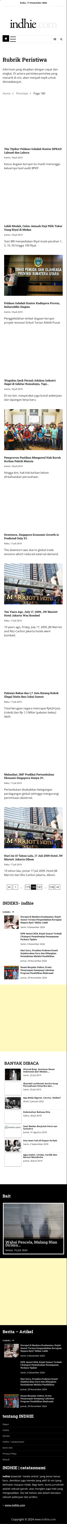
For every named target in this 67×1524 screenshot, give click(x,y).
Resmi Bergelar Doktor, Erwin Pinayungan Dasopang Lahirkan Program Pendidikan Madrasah (37, 1398)
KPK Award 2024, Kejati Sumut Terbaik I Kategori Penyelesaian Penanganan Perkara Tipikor (41, 1365)
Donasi (6, 1435)
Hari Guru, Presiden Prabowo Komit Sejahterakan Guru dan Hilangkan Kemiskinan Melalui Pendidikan (39, 1381)
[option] (33, 1228)
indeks (6, 1340)
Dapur (6, 1424)
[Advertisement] (33, 1291)
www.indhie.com (15, 1505)
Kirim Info (8, 1447)
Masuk (6, 1459)
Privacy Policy (9, 1453)
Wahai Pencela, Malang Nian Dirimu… (31, 1244)
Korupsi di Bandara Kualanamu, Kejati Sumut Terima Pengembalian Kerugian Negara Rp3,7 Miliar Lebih (41, 1348)
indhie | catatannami (13, 1441)
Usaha (6, 1430)
